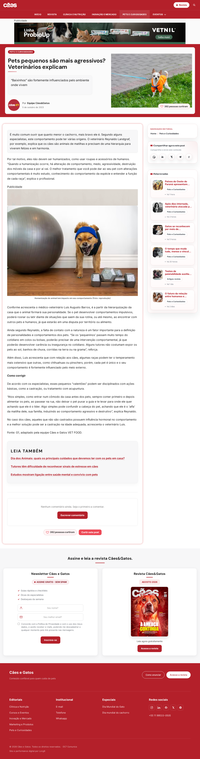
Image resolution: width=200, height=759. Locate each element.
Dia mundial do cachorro (115, 712)
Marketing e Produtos (21, 724)
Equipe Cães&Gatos (38, 103)
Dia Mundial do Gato (113, 706)
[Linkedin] (159, 707)
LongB (42, 751)
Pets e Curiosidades (135, 14)
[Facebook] (166, 707)
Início (37, 14)
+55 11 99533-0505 (160, 715)
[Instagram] (152, 707)
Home (153, 133)
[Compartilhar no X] (171, 157)
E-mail (59, 706)
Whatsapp (61, 718)
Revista (52, 14)
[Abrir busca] (194, 5)
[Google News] (180, 707)
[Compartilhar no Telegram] (180, 157)
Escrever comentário (72, 515)
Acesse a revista (149, 648)
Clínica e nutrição (74, 14)
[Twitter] (173, 707)
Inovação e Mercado (104, 14)
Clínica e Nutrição (19, 706)
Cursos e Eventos (19, 712)
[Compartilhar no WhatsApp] (153, 157)
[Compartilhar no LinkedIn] (162, 157)
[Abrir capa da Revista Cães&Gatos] (149, 612)
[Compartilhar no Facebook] (188, 157)
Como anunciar (153, 674)
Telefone (61, 712)
